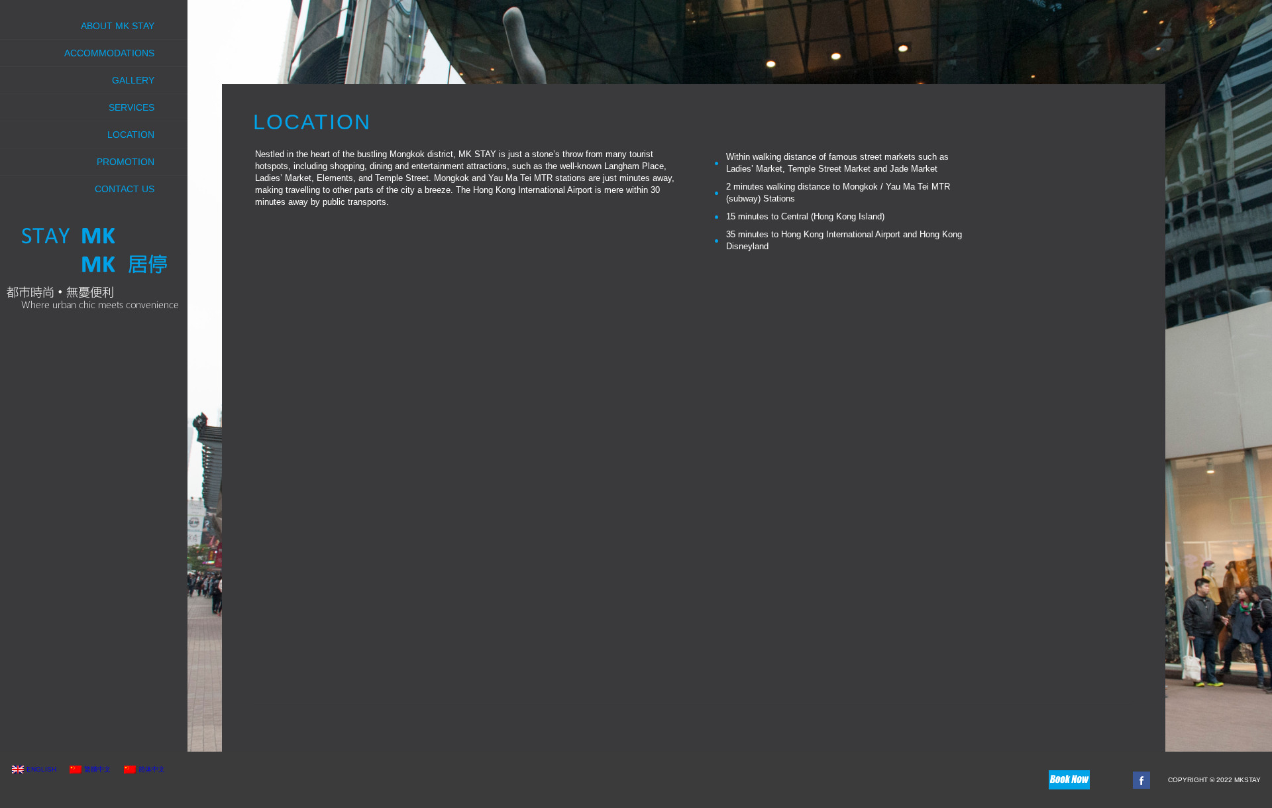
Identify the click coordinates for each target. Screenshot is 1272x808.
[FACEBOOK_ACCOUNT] (1141, 780)
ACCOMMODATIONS (109, 53)
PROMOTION (125, 161)
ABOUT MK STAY (117, 26)
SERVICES (131, 107)
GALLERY (133, 80)
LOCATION (130, 134)
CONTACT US (124, 189)
